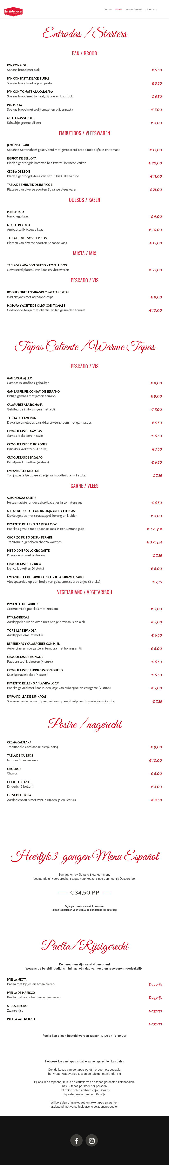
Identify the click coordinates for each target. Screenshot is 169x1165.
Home (108, 9)
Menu (118, 9)
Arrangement (134, 9)
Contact (151, 9)
